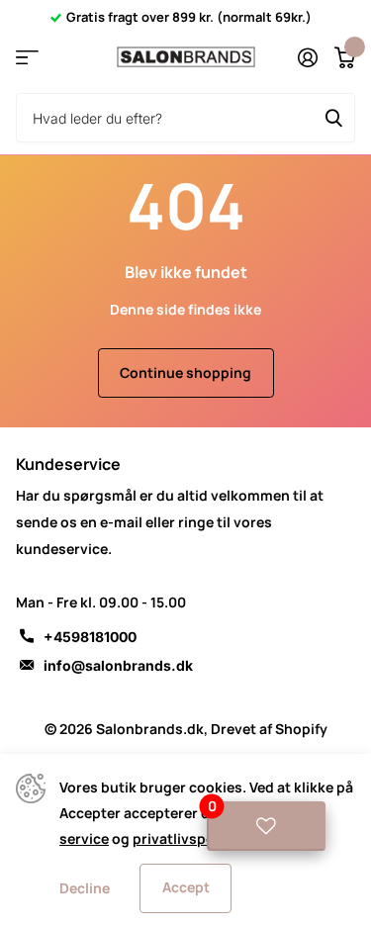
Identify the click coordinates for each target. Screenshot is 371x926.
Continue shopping (185, 372)
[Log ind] (307, 57)
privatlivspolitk (184, 838)
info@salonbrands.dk (118, 665)
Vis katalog (27, 57)
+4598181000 (90, 636)
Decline (84, 888)
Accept (186, 887)
